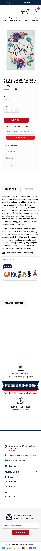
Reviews (29, 189)
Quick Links (12, 471)
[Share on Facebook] (6, 165)
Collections (12, 466)
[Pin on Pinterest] (17, 165)
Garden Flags (21, 18)
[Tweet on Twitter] (11, 165)
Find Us (12, 451)
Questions (9, 158)
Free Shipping (11, 152)
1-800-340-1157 (15, 456)
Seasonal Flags (7, 18)
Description (11, 189)
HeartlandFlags (16, 545)
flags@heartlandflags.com (18, 460)
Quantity (7, 106)
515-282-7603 (30, 456)
